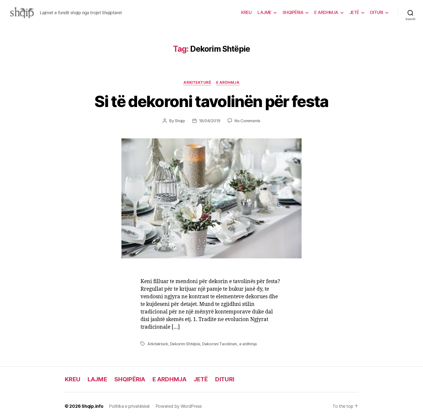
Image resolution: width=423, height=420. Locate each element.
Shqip (180, 120)
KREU (246, 12)
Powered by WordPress (178, 406)
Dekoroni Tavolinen (219, 343)
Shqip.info (92, 406)
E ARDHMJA (326, 12)
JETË (354, 12)
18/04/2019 (209, 120)
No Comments (247, 120)
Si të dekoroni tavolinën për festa (211, 101)
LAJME (264, 12)
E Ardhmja (228, 82)
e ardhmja (248, 343)
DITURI (376, 12)
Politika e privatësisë (129, 406)
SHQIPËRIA (293, 12)
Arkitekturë (197, 82)
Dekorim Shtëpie (185, 343)
